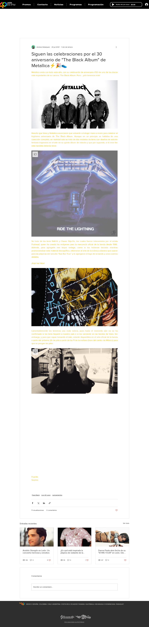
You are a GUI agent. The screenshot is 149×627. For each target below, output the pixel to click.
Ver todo (126, 523)
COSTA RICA (65, 604)
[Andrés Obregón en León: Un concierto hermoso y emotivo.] (37, 537)
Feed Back (36, 495)
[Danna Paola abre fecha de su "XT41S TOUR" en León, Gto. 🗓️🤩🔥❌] (112, 537)
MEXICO (29, 604)
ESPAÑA (35, 604)
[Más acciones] (116, 47)
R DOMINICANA (109, 604)
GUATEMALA (89, 604)
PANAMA (81, 604)
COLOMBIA (43, 604)
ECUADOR (74, 604)
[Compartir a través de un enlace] (50, 503)
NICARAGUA (99, 604)
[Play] (113, 4)
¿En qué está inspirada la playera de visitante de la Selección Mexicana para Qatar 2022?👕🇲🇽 (72, 551)
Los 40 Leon (46, 495)
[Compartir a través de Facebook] (32, 503)
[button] (75, 4)
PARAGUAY (120, 604)
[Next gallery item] (114, 297)
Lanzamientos (57, 495)
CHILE (49, 604)
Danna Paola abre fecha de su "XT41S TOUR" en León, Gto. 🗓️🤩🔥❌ (112, 551)
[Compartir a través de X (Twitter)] (38, 503)
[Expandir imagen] (74, 297)
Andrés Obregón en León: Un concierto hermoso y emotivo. (36, 551)
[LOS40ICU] (22, 604)
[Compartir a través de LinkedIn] (44, 503)
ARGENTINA (56, 604)
